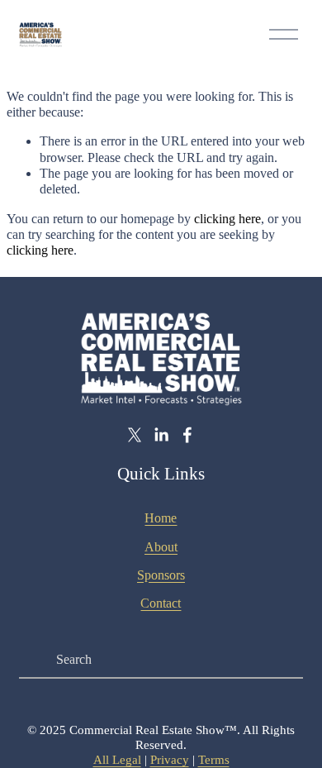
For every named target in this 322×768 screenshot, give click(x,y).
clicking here (227, 219)
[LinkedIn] (161, 435)
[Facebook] (187, 435)
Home (160, 518)
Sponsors (161, 575)
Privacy (169, 759)
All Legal (117, 759)
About (161, 547)
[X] (134, 435)
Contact (160, 603)
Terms (214, 759)
